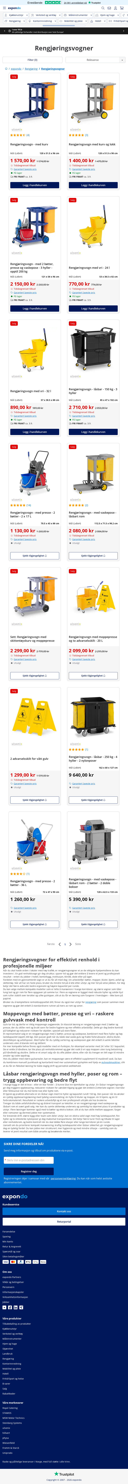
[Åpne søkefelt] (103, 8)
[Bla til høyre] (123, 31)
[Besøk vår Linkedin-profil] (15, 1308)
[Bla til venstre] (4, 31)
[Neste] (70, 944)
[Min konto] (115, 8)
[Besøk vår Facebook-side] (10, 1308)
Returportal (64, 1221)
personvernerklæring (63, 1178)
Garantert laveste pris (25, 169)
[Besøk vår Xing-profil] (21, 1308)
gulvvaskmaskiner (111, 1062)
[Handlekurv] (122, 8)
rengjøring (90, 1002)
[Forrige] (59, 944)
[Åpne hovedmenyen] (4, 8)
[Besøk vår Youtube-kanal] (4, 1308)
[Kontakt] (109, 8)
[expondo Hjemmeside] (6, 69)
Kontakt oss (64, 1211)
